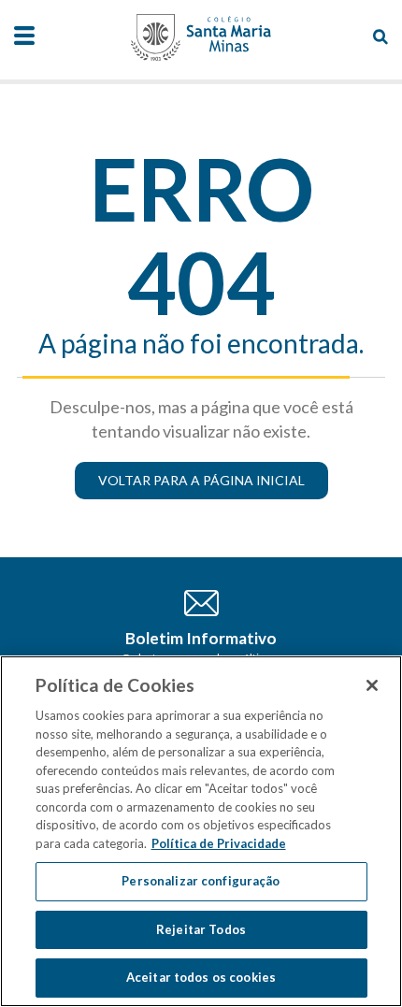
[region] (201, 831)
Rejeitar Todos (201, 929)
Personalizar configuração (201, 880)
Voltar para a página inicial (201, 480)
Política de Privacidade (218, 843)
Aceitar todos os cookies (201, 977)
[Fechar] (372, 685)
